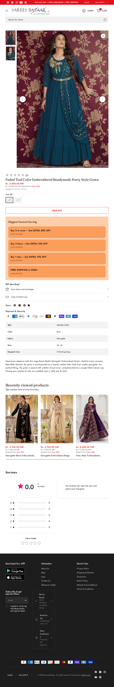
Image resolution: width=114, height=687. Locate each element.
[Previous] (22, 99)
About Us (45, 568)
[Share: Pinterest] (24, 305)
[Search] (104, 20)
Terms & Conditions (85, 589)
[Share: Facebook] (15, 305)
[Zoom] (103, 35)
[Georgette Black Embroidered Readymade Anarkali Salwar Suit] (22, 419)
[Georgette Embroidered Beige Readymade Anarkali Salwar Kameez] (57, 419)
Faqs (43, 576)
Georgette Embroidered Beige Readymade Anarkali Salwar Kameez (55, 455)
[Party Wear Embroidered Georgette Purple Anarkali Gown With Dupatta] (92, 419)
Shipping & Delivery (85, 572)
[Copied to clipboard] (29, 305)
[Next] (102, 99)
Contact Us (45, 580)
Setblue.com (86, 675)
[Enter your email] (25, 600)
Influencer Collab (48, 585)
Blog (43, 572)
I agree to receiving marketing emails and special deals (18, 608)
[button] (31, 503)
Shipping (9, 189)
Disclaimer (81, 576)
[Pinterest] (25, 2)
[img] (15, 175)
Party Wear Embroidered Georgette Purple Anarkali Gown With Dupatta (91, 455)
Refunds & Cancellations (87, 585)
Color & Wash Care (19, 296)
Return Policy (82, 580)
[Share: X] (19, 305)
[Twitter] (12, 2)
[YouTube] (21, 2)
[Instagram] (16, 2)
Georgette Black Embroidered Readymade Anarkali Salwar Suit (21, 455)
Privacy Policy (83, 568)
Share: (8, 305)
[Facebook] (8, 2)
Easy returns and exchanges (22, 289)
